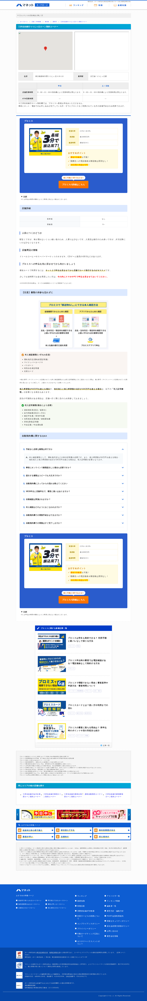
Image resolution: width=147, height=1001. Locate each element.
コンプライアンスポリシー (88, 924)
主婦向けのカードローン (26, 908)
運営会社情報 (112, 936)
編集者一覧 (111, 906)
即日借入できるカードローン (58, 900)
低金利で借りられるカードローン (29, 900)
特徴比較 (81, 906)
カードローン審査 (82, 735)
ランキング (82, 896)
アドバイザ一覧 (113, 896)
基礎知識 (81, 901)
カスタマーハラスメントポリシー (88, 942)
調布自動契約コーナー (94, 794)
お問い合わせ (112, 931)
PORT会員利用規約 (115, 916)
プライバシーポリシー (86, 929)
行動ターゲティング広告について (88, 935)
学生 (78, 646)
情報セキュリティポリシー (118, 921)
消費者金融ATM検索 (86, 911)
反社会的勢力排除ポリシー (118, 926)
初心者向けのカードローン (57, 908)
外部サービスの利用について (88, 917)
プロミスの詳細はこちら (73, 184)
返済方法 (88, 713)
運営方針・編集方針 (115, 911)
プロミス (71, 646)
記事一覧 (106, 745)
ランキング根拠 (113, 901)
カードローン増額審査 (76, 690)
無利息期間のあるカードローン (29, 904)
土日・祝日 (97, 690)
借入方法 (80, 713)
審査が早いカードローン (56, 904)
